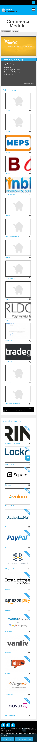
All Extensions (6, 31)
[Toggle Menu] (33, 2)
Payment (9, 67)
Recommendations (11, 715)
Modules (15, 31)
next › (22, 408)
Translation (9, 694)
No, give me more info (24, 739)
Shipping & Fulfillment (13, 70)
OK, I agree (7, 739)
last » (30, 408)
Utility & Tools (10, 194)
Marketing (9, 74)
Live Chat (8, 673)
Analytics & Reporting (13, 72)
